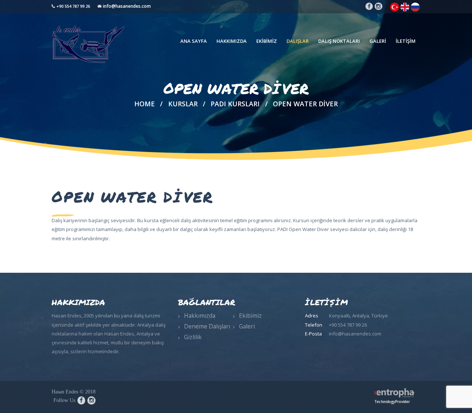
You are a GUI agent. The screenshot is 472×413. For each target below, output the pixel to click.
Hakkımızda (199, 316)
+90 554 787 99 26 (73, 6)
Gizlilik (193, 337)
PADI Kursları (235, 103)
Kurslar (183, 103)
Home (144, 103)
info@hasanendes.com (127, 6)
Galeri (247, 326)
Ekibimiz (250, 316)
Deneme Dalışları (207, 326)
